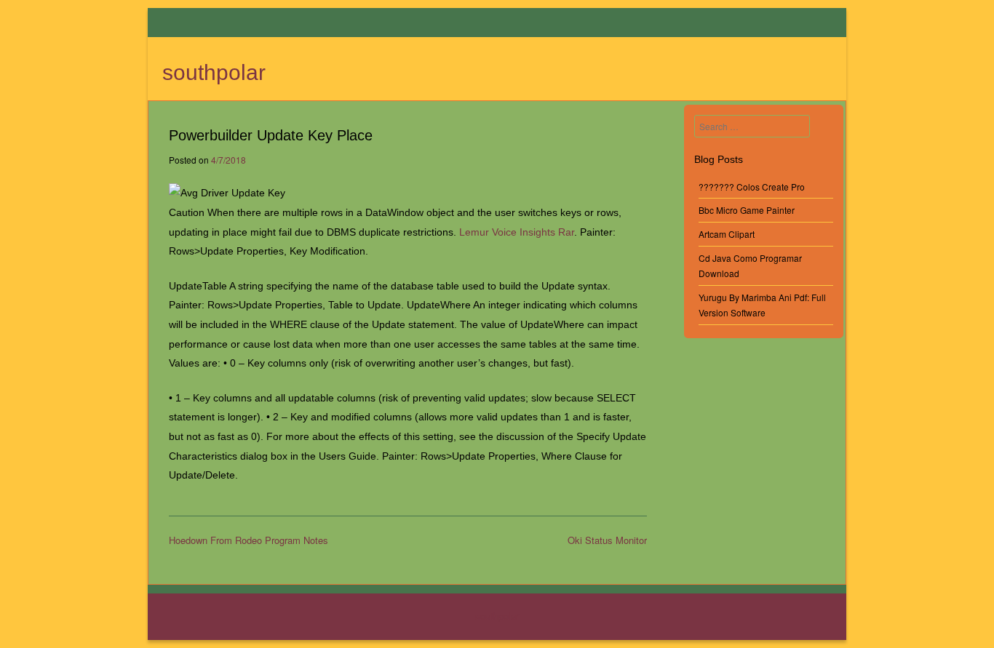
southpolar (214, 72)
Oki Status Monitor (607, 540)
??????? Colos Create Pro (752, 186)
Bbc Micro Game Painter (747, 210)
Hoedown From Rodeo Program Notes (248, 540)
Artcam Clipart (727, 234)
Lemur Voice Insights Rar (516, 232)
